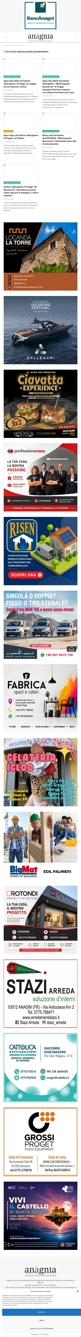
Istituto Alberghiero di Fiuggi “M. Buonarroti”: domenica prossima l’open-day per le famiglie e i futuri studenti (21, 191)
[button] (78, 1291)
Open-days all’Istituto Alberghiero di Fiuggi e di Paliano (21, 136)
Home (5, 45)
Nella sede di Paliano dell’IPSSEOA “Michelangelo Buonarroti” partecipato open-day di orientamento (59, 139)
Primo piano (8, 131)
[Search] (75, 37)
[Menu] (6, 37)
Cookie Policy (35, 1334)
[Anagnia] (40, 37)
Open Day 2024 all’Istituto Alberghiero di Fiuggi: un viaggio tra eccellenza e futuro (20, 84)
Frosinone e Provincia (12, 76)
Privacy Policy (44, 1334)
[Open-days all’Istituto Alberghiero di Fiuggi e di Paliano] (21, 122)
